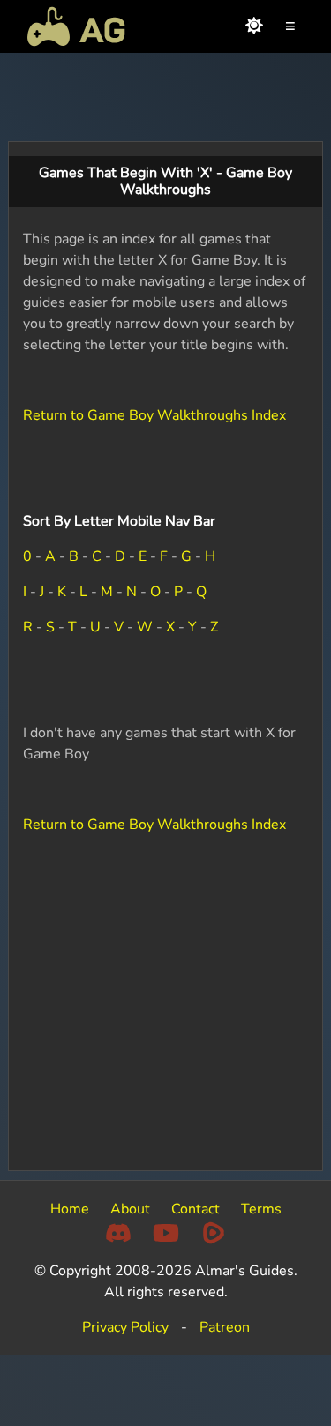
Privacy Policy (125, 1327)
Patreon (224, 1327)
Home (69, 1209)
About (130, 1209)
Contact (195, 1209)
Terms (261, 1209)
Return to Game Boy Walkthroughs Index (154, 415)
